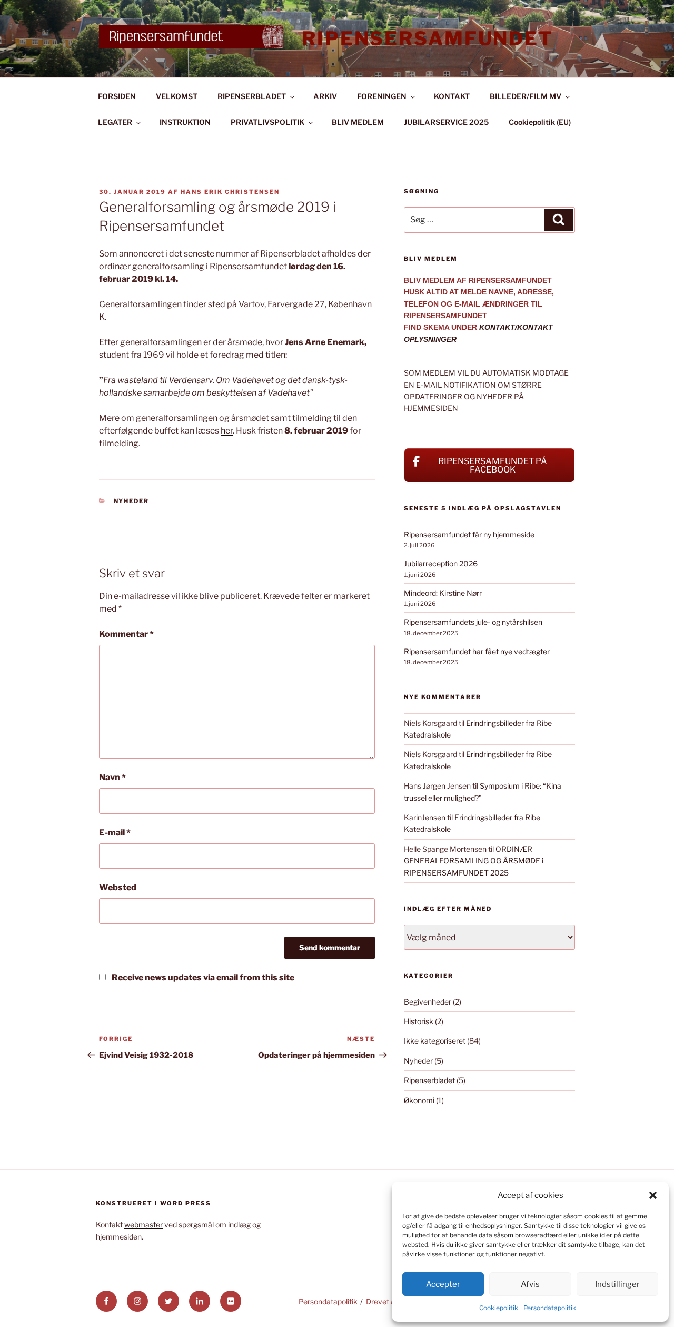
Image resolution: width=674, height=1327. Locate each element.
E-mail (115, 833)
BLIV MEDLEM (358, 121)
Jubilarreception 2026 (441, 563)
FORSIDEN (117, 96)
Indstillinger (617, 1284)
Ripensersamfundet (427, 38)
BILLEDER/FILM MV (525, 96)
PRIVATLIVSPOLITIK (267, 121)
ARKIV (325, 96)
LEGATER (115, 121)
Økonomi (419, 1100)
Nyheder (132, 501)
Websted (117, 887)
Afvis (530, 1284)
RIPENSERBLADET (251, 96)
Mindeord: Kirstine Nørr (443, 592)
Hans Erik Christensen (230, 191)
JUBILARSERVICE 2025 (446, 121)
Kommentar (126, 634)
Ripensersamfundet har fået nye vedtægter (477, 651)
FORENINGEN (382, 96)
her (227, 431)
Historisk (418, 1021)
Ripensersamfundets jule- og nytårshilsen (473, 621)
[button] (653, 1195)
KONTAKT (452, 96)
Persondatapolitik (549, 1308)
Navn (112, 777)
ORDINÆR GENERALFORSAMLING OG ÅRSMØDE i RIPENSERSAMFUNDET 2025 (473, 860)
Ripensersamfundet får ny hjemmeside (469, 534)
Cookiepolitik (498, 1308)
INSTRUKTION (185, 121)
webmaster (143, 1224)
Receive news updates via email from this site (202, 977)
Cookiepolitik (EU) (540, 121)
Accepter (443, 1284)
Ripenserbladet (429, 1080)
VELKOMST (176, 96)
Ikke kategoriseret (434, 1040)
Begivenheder (427, 1001)
